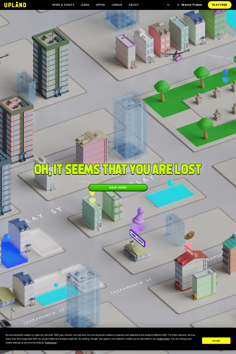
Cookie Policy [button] (163, 339)
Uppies (100, 5)
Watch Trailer (191, 5)
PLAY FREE (219, 5)
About (134, 5)
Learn (85, 5)
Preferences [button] (51, 342)
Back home (118, 187)
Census (117, 5)
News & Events (63, 5)
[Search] (168, 5)
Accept (216, 340)
